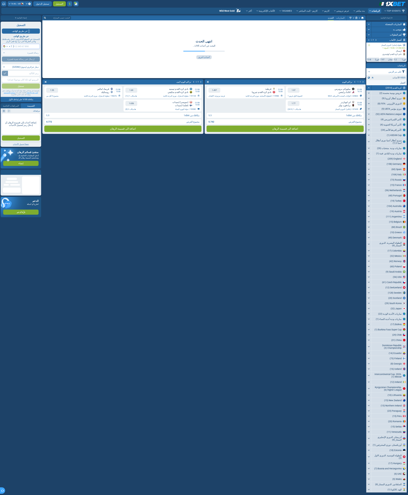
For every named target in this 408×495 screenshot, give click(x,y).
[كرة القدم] (356, 17)
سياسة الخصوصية (9, 93)
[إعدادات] (28, 3)
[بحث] (45, 18)
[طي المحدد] (373, 78)
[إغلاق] (3, 172)
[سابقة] (376, 40)
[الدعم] (3, 3)
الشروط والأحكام (32, 93)
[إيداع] (69, 3)
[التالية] (369, 40)
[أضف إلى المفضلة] (369, 45)
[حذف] (208, 82)
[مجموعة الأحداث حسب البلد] (369, 78)
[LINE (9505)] (362, 17)
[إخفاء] (369, 87)
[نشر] (369, 24)
